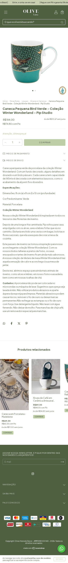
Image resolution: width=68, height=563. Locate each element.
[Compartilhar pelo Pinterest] (26, 323)
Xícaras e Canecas (38, 101)
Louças (25, 101)
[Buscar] (62, 22)
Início (5, 101)
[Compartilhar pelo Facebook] (11, 323)
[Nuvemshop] (34, 548)
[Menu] (5, 12)
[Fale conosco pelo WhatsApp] (61, 549)
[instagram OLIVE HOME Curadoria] (33, 474)
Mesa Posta (15, 101)
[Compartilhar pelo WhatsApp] (4, 323)
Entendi (59, 559)
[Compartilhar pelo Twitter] (19, 323)
